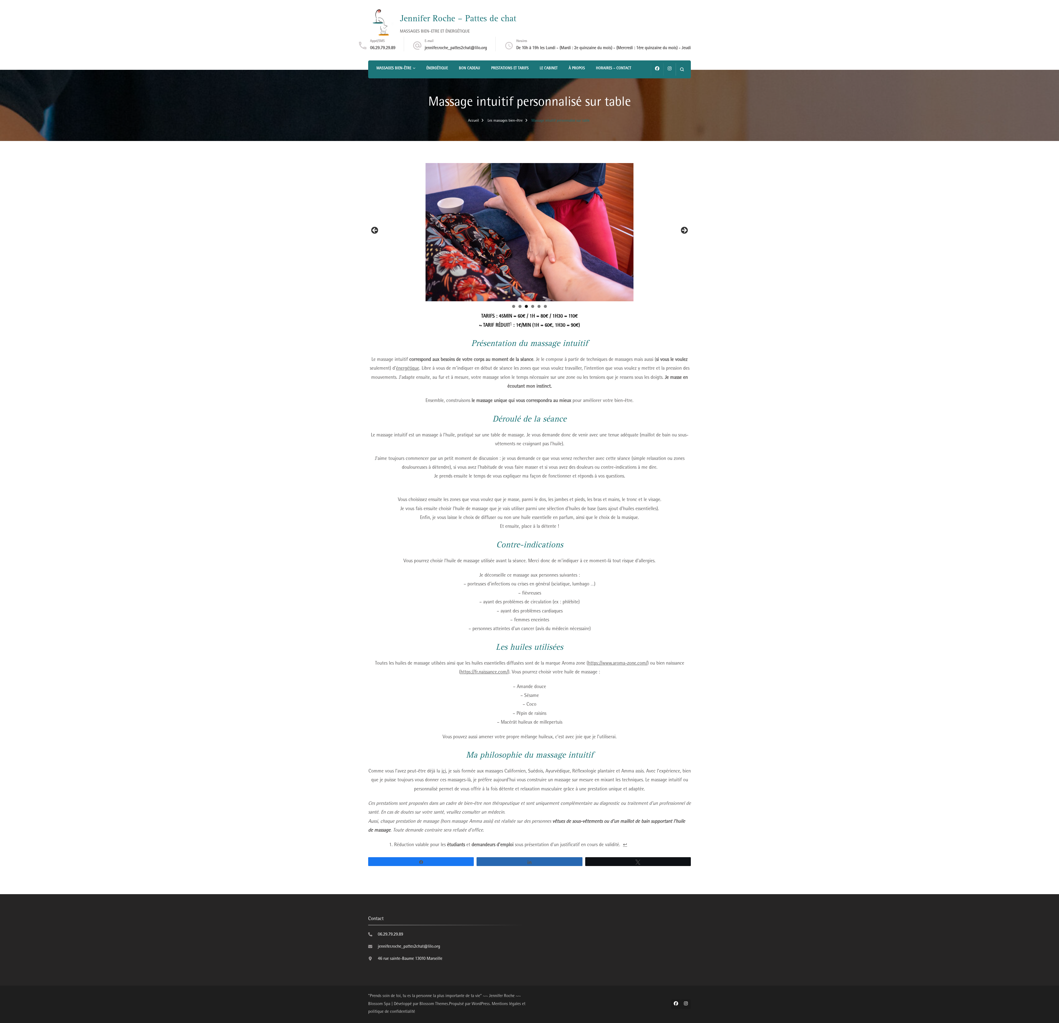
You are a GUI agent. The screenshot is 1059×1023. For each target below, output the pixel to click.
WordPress (481, 1004)
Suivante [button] (684, 231)
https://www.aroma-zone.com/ (617, 663)
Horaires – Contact (613, 68)
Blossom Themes (433, 1004)
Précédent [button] (375, 231)
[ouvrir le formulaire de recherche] (682, 69)
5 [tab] (539, 306)
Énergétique (437, 68)
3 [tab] (526, 306)
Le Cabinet (549, 68)
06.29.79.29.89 (382, 48)
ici (444, 771)
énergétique (407, 368)
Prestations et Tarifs (510, 68)
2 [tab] (520, 306)
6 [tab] (545, 306)
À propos (577, 68)
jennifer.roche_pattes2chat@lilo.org (456, 48)
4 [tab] (532, 306)
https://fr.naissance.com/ (484, 672)
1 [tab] (513, 306)
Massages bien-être (393, 68)
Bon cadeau (469, 68)
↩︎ (625, 845)
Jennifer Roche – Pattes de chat (458, 19)
